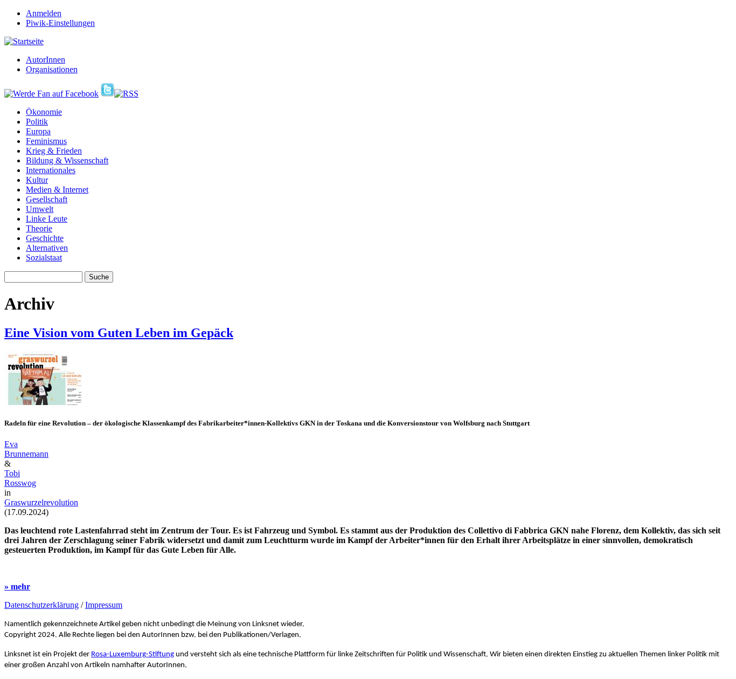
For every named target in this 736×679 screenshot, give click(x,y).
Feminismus (46, 141)
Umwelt (39, 209)
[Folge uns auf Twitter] (107, 93)
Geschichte (45, 238)
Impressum (103, 604)
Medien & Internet (57, 189)
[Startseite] (24, 41)
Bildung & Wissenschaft (67, 160)
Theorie (39, 228)
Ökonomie (44, 111)
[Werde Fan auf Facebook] (51, 93)
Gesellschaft (46, 199)
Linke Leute (46, 218)
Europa (38, 131)
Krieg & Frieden (54, 150)
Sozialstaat (44, 257)
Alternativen (47, 247)
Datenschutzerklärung (41, 604)
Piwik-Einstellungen (60, 23)
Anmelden (43, 13)
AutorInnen (45, 59)
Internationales (50, 170)
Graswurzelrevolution (41, 502)
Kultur (37, 179)
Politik (37, 121)
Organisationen (52, 69)
